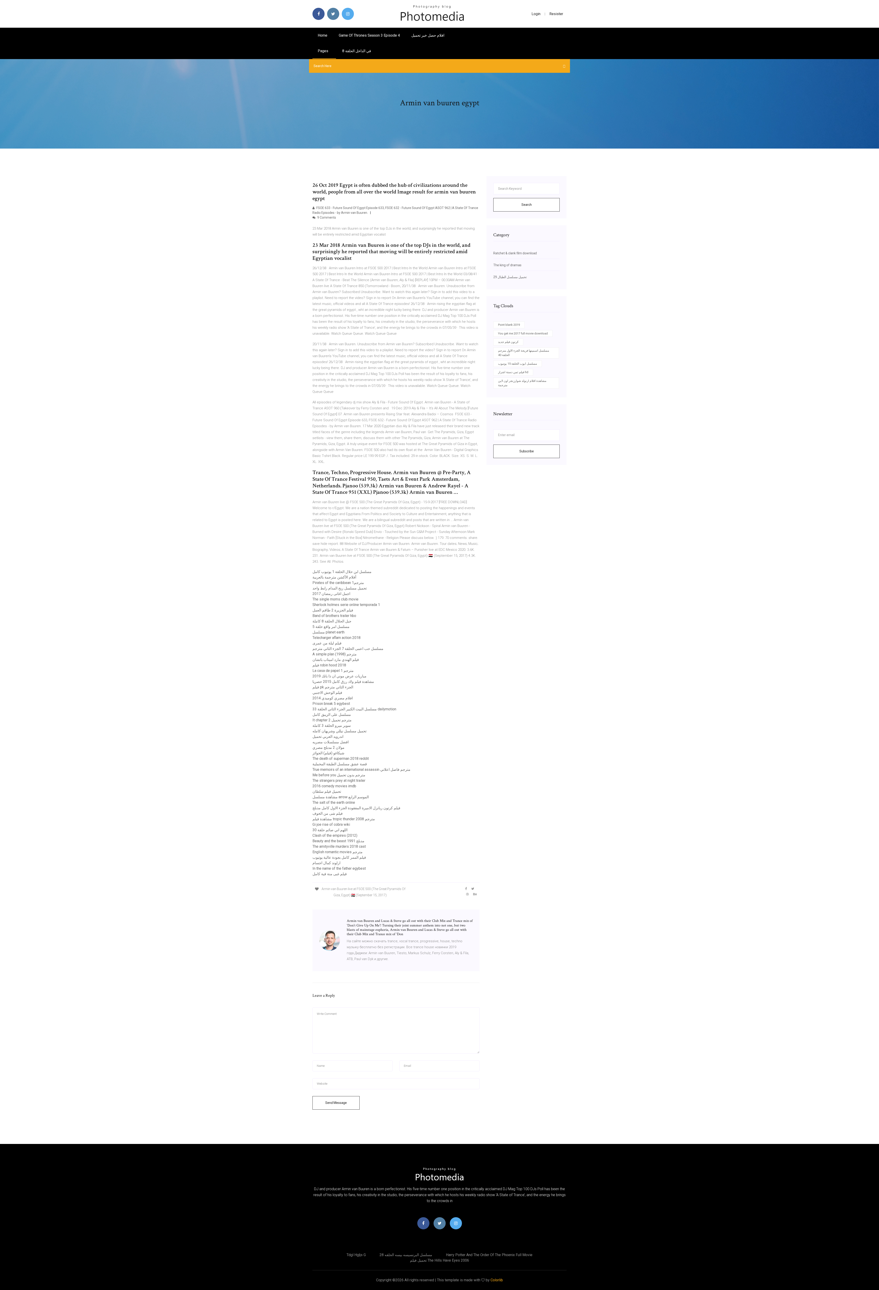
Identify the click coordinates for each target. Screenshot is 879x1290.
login (536, 14)
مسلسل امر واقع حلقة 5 (331, 627)
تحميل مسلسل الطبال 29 (510, 277)
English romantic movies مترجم (337, 852)
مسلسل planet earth (328, 632)
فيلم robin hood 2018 (329, 665)
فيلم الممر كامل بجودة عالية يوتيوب (339, 857)
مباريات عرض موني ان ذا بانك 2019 (339, 676)
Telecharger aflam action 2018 (336, 637)
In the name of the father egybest (339, 868)
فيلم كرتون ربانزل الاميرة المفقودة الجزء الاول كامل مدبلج (356, 808)
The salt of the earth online (333, 802)
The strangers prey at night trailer (338, 780)
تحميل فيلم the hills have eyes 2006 (439, 1260)
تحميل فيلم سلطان (326, 791)
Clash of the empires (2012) (334, 835)
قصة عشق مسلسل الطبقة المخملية (339, 764)
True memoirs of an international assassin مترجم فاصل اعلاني (361, 769)
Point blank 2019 (509, 324)
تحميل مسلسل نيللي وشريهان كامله (339, 731)
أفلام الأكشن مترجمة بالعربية (334, 577)
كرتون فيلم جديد (508, 342)
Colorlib (497, 1280)
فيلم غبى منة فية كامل (329, 874)
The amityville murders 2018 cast (339, 846)
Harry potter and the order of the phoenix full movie (489, 1255)
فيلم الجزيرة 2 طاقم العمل (332, 610)
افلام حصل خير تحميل (427, 35)
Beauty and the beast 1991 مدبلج (338, 841)
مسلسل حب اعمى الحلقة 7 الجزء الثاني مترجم (347, 648)
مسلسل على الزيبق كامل (331, 714)
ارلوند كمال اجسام (326, 863)
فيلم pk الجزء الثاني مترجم (332, 687)
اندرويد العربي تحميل (327, 736)
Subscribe (526, 451)
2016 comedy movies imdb (334, 786)
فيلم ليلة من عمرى (327, 643)
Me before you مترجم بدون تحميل (338, 775)
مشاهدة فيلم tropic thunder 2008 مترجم (343, 819)
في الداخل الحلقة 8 (356, 51)
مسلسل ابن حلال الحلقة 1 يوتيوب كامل (342, 572)
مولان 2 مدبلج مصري (328, 747)
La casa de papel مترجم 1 (333, 670)
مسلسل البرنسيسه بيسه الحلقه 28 (406, 1255)
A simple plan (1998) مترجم (334, 654)
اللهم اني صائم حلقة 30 (329, 830)
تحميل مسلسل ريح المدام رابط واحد (339, 588)
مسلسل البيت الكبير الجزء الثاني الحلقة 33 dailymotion (354, 709)
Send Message (336, 1103)
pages (323, 51)
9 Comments (326, 217)
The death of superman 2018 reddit (340, 758)
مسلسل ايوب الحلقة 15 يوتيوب (517, 363)
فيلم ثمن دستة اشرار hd (513, 372)
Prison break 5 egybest (331, 703)
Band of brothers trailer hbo (334, 616)
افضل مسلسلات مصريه (330, 742)
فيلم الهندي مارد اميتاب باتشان (335, 659)
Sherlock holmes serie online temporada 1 (346, 605)
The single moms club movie (335, 599)
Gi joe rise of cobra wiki (331, 824)
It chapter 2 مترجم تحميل (332, 720)
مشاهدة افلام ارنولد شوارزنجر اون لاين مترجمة (522, 383)
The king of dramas (507, 265)
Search (526, 204)
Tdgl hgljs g (356, 1255)
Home (322, 35)
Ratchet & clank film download (515, 253)
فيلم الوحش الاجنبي (327, 692)
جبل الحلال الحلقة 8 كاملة (331, 621)
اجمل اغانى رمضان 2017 (331, 594)
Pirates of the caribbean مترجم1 (338, 583)
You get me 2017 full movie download (523, 333)
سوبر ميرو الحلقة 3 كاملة (331, 725)
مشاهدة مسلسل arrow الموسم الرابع (340, 797)
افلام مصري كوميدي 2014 (332, 698)
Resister (556, 14)
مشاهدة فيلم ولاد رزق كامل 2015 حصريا (343, 681)
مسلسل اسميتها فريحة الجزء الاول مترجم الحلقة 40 (523, 353)
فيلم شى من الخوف (327, 813)
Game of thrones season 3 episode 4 (369, 35)
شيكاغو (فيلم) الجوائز (328, 753)
